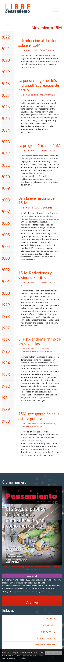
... (38, 67)
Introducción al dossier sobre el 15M (37, 43)
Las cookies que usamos (32, 655)
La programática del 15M (39, 145)
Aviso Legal (46, 591)
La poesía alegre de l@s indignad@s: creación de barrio (38, 85)
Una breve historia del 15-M (37, 200)
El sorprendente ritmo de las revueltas (39, 341)
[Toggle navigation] (55, 9)
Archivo (32, 602)
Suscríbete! (32, 576)
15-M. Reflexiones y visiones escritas (35, 275)
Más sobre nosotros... (28, 591)
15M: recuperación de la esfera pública (38, 416)
